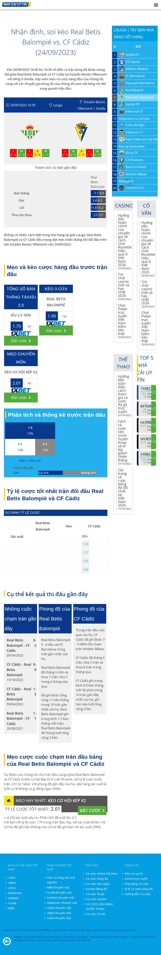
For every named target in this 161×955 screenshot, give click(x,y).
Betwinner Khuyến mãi (62, 903)
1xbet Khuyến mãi (59, 918)
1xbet (12, 878)
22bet (12, 888)
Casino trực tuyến (136, 878)
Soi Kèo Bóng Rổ (96, 889)
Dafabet (13, 898)
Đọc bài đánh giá (145, 460)
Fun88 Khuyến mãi (59, 892)
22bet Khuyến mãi (59, 908)
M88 (11, 908)
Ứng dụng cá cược (137, 884)
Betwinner (15, 893)
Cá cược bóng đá (97, 878)
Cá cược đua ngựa (98, 884)
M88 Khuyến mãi (58, 887)
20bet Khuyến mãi (59, 913)
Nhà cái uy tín (134, 873)
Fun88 (12, 903)
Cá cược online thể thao (101, 873)
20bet (12, 883)
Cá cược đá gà (95, 894)
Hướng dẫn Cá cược (138, 894)
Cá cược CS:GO (95, 914)
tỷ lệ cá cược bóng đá (139, 889)
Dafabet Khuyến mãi (60, 898)
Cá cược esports (96, 899)
